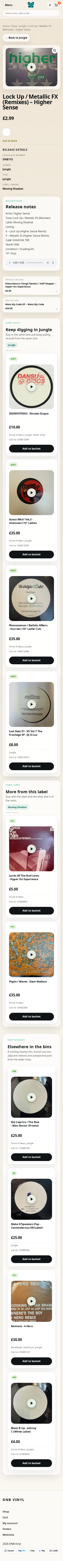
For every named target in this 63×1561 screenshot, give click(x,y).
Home (6, 26)
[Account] (50, 5)
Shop (14, 26)
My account (10, 1523)
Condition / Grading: (18, 249)
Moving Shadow (13, 188)
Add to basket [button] (31, 448)
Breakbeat (16, 1347)
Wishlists (8, 1535)
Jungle (22, 26)
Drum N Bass (16, 434)
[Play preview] (31, 67)
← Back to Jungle (16, 37)
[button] (55, 50)
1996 (16, 244)
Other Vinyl (39, 434)
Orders (7, 1529)
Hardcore (28, 1347)
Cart (5, 1517)
